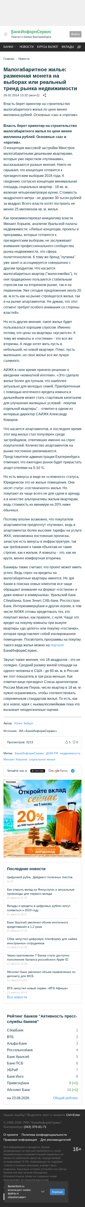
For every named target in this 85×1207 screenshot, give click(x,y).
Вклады (68, 46)
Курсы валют (47, 46)
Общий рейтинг (65, 1098)
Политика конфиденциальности (44, 1134)
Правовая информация (20, 1139)
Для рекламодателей (56, 1139)
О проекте (10, 1134)
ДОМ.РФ (52, 753)
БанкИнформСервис (29, 753)
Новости (27, 46)
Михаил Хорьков (15, 759)
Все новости (17, 997)
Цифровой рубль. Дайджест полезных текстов (39, 877)
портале (57, 645)
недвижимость (70, 753)
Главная (8, 58)
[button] (5, 34)
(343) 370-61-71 (35, 1127)
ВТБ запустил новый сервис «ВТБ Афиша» (37, 988)
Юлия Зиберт (23, 723)
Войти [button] (75, 34)
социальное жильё (42, 759)
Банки (8, 46)
